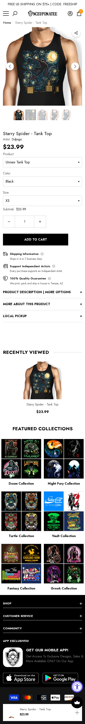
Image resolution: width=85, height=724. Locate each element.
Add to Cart (35, 239)
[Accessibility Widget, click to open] (77, 687)
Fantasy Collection (21, 588)
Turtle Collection (21, 536)
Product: (8, 154)
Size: (6, 192)
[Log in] (70, 13)
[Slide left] (10, 66)
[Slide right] (75, 66)
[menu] (6, 13)
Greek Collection (64, 588)
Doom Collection (21, 483)
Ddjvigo (17, 139)
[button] (15, 13)
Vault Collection (64, 536)
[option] (42, 66)
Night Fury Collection (64, 483)
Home (7, 22)
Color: (7, 173)
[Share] (76, 33)
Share (76, 33)
